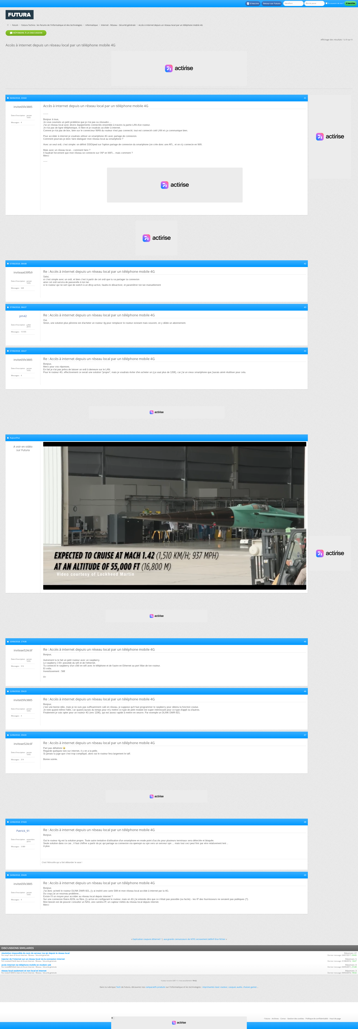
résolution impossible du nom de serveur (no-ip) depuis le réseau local (35, 953)
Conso (283, 1018)
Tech (118, 987)
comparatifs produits (155, 987)
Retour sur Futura (271, 3)
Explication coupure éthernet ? (147, 939)
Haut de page (335, 1018)
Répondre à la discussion (26, 33)
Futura (267, 1018)
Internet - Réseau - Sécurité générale (118, 25)
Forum (15, 25)
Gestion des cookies (295, 1018)
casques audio (235, 987)
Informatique (91, 25)
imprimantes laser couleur (214, 987)
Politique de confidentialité (317, 1018)
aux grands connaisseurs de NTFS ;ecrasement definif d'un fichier (194, 939)
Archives (275, 1018)
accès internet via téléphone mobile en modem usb (26, 965)
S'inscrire (253, 3)
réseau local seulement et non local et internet (23, 970)
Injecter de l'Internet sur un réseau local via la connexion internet (33, 959)
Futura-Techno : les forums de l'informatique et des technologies (51, 25)
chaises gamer (250, 987)
